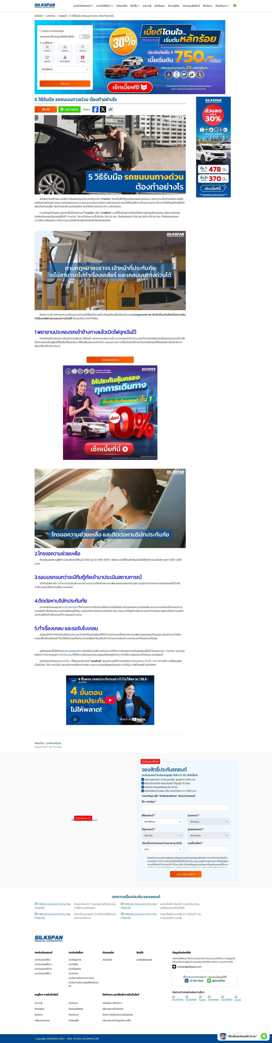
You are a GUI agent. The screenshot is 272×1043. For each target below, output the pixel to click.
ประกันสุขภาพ (75, 959)
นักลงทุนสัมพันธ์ (191, 6)
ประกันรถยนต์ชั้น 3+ (43, 969)
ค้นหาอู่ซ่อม (174, 6)
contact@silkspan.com (189, 967)
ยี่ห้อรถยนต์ (148, 815)
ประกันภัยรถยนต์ (82, 6)
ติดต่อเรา (207, 6)
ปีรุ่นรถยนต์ (148, 829)
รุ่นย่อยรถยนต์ (196, 829)
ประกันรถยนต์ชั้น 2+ (43, 964)
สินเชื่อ (133, 6)
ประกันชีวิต (73, 964)
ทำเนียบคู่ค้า (74, 1020)
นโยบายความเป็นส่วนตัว (112, 1009)
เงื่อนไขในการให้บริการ (112, 1003)
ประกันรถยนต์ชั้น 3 (43, 973)
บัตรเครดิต (121, 6)
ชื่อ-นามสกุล (149, 801)
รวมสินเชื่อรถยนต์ (144, 959)
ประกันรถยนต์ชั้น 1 (43, 959)
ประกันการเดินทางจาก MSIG (81, 978)
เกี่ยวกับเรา (221, 6)
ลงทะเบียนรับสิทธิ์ (186, 874)
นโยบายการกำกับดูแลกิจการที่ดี (116, 1020)
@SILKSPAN (218, 981)
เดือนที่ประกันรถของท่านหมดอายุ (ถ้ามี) (162, 843)
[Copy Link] (110, 109)
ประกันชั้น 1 (65, 661)
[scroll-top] (266, 1027)
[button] (46, 109)
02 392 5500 (196, 981)
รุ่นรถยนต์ (194, 815)
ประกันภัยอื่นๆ (103, 6)
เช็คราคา (65, 83)
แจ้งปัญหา (159, 6)
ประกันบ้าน (73, 973)
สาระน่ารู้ (147, 6)
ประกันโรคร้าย (75, 969)
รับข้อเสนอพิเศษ (110, 360)
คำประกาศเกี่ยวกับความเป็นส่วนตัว (117, 1014)
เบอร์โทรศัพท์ (195, 843)
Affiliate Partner (42, 1020)
